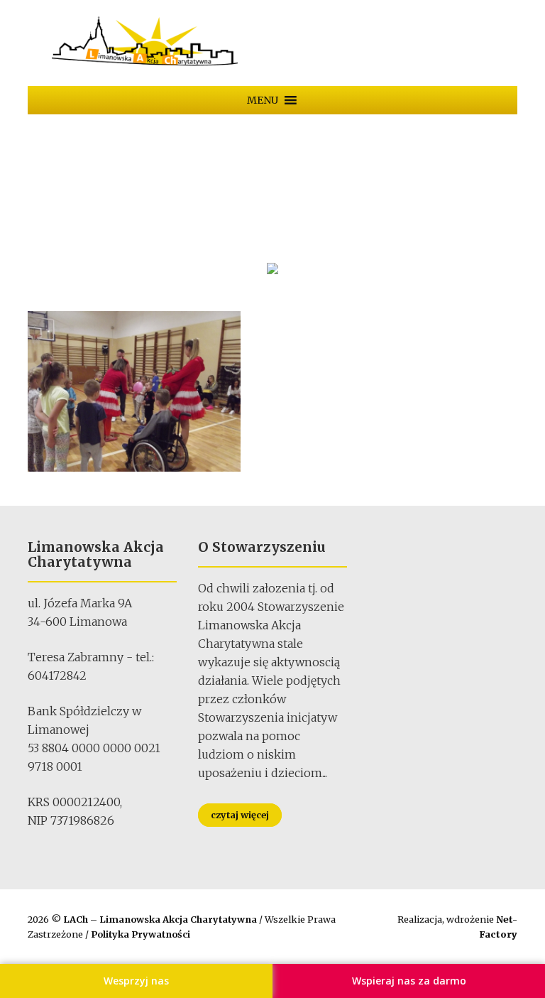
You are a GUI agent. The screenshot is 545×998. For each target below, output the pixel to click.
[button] (262, 100)
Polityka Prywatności (140, 934)
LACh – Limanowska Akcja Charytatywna (161, 919)
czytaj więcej (240, 814)
